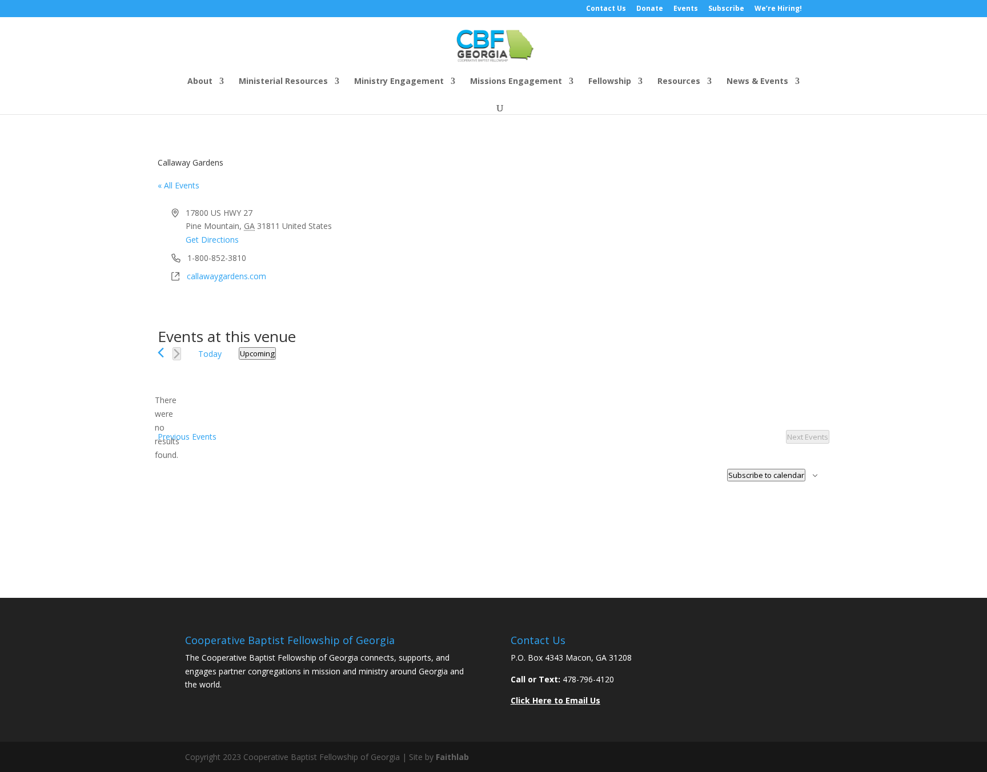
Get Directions (212, 239)
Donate (649, 9)
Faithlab (452, 756)
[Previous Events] (161, 352)
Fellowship (609, 81)
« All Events (178, 185)
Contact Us (606, 9)
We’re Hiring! (778, 9)
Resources (678, 81)
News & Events (757, 81)
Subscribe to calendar (766, 475)
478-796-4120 (588, 679)
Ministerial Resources (283, 81)
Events (685, 9)
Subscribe (726, 9)
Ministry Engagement (399, 81)
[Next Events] (176, 353)
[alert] (167, 427)
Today (210, 353)
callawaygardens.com (226, 276)
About (199, 81)
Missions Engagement (516, 81)
